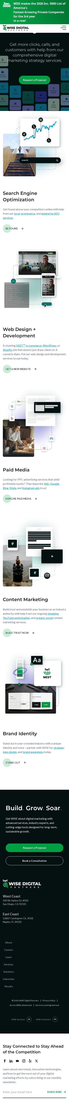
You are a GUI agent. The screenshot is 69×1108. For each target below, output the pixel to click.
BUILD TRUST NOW (17, 632)
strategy (59, 747)
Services (8, 964)
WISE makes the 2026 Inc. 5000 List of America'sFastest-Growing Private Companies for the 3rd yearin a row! (39, 12)
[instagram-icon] (23, 1061)
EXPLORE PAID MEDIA (18, 498)
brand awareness (33, 752)
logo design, (10, 752)
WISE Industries (43, 1019)
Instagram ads (30, 488)
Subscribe (54, 1091)
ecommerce (28, 213)
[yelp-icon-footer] (30, 1061)
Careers (8, 949)
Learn (8, 957)
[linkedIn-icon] (11, 1061)
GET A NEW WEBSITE (18, 368)
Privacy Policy (48, 1000)
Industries (8, 978)
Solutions (8, 971)
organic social (44, 617)
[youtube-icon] (17, 1061)
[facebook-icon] (4, 1061)
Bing (5, 488)
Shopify (8, 349)
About (8, 942)
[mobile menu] (62, 27)
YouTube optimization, (16, 617)
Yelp (46, 483)
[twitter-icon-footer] (36, 1061)
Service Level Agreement (47, 1005)
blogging (53, 613)
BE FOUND (12, 228)
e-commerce (34, 345)
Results (8, 986)
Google (54, 483)
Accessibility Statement (21, 1005)
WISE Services (18, 1019)
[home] (16, 28)
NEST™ (20, 345)
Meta (13, 488)
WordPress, (50, 345)
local (17, 213)
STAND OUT (13, 762)
